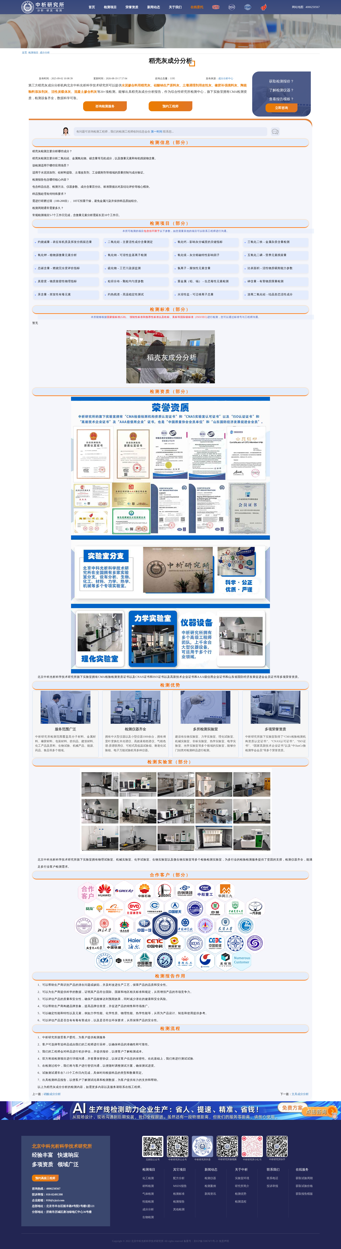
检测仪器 (210, 1178)
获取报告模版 (304, 1193)
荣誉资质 (132, 7)
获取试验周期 (304, 1178)
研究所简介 (242, 1185)
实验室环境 (242, 1178)
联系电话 (272, 1178)
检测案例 (210, 1185)
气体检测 (148, 1193)
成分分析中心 (225, 78)
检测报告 (179, 1201)
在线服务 (302, 1169)
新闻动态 (153, 7)
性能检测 (148, 1201)
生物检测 (148, 1217)
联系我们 (273, 1169)
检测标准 (179, 1193)
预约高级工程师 (45, 1178)
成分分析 (45, 53)
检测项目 (110, 7)
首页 (92, 7)
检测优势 (240, 1193)
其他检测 (179, 1209)
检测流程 (240, 1201)
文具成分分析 (300, 1094)
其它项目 (179, 1169)
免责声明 (224, 1241)
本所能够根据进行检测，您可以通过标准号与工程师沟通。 (176, 317)
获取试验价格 (304, 1185)
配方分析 (179, 1178)
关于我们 (175, 7)
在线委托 (197, 7)
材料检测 (148, 1185)
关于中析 (241, 1169)
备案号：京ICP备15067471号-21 (201, 1241)
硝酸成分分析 (52, 1094)
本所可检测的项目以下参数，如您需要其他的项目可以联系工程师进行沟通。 (176, 231)
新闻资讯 (210, 1193)
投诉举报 (272, 1185)
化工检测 (148, 1178)
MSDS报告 (180, 1185)
